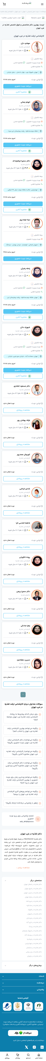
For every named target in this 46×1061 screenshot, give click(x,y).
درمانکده (43, 12)
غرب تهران (17, 12)
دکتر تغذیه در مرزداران (34, 918)
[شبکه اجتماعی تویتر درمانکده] (26, 1047)
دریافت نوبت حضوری (23, 86)
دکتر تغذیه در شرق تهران (33, 888)
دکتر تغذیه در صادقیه (34, 905)
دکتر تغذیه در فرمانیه (34, 939)
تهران (23, 12)
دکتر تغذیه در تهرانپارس (33, 943)
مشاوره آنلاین (21, 92)
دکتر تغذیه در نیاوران (34, 956)
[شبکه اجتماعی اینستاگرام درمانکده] (34, 1047)
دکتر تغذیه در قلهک (35, 909)
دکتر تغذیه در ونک (35, 926)
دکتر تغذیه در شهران (34, 914)
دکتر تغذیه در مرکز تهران (33, 897)
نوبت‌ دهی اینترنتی (33, 12)
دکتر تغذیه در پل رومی (34, 952)
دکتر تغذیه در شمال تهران (33, 884)
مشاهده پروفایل (23, 410)
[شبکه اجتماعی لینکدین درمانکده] (42, 1047)
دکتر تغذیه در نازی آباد (34, 922)
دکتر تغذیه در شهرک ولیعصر (32, 931)
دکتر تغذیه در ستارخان (34, 947)
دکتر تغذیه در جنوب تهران (33, 893)
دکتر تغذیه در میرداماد (34, 901)
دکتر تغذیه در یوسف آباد (33, 935)
